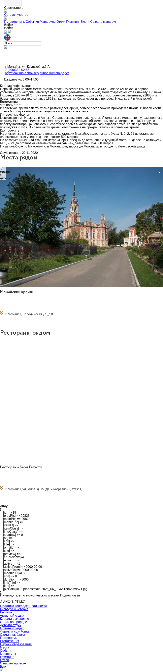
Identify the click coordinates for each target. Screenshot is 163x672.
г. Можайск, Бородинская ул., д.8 (29, 314)
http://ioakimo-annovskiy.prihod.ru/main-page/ (37, 73)
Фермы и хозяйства (14, 631)
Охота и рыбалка (12, 634)
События (32, 21)
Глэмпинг (73, 21)
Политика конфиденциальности (23, 606)
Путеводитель (14, 21)
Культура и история (14, 609)
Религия (6, 612)
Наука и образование (16, 644)
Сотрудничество (16, 14)
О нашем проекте (13, 663)
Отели (60, 21)
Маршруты (48, 21)
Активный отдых (12, 615)
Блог (3, 666)
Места (4, 647)
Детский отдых (10, 625)
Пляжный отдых (12, 628)
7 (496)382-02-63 (17, 70)
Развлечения (9, 641)
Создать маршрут (103, 21)
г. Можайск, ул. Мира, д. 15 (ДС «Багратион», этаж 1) (43, 489)
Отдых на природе (13, 622)
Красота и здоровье (14, 618)
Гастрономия (9, 638)
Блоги (85, 21)
